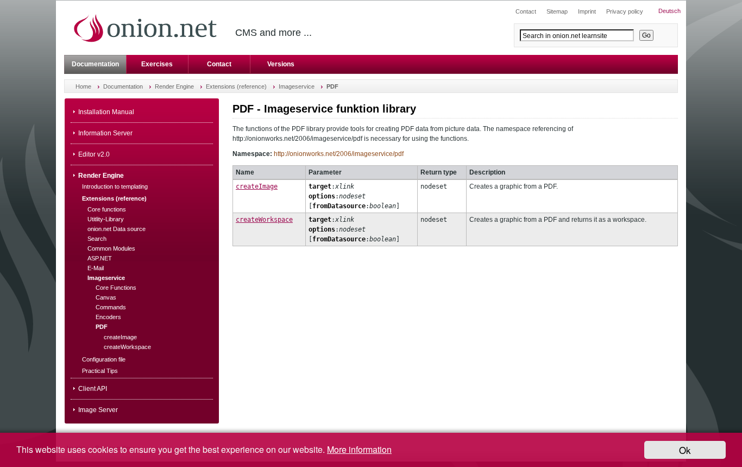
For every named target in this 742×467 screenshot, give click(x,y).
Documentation (95, 64)
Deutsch (669, 11)
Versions (280, 64)
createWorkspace (264, 219)
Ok (685, 450)
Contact (219, 64)
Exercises (157, 64)
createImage (257, 186)
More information (359, 449)
